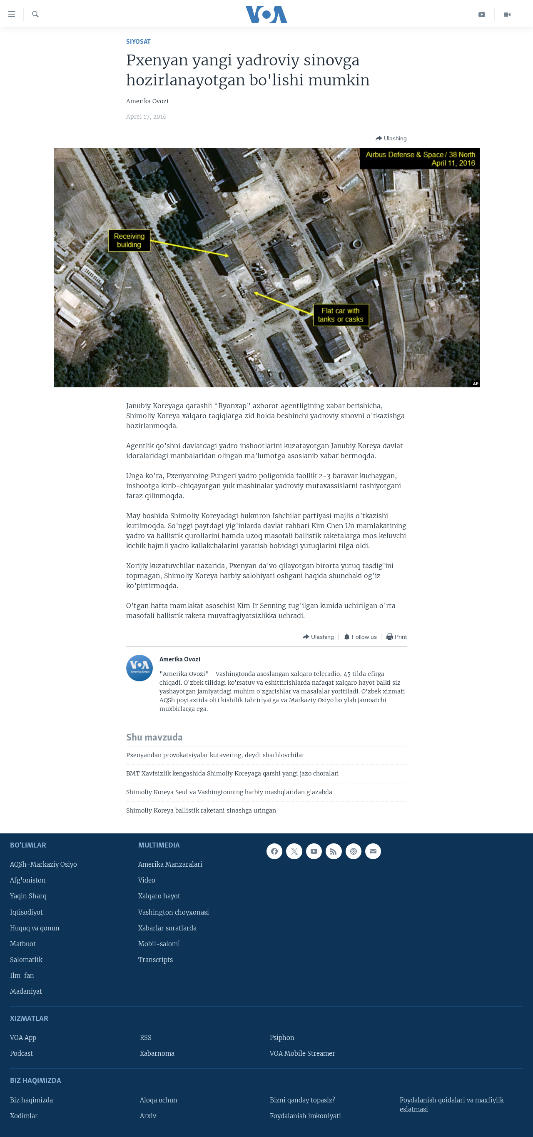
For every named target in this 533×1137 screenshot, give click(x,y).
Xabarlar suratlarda (167, 928)
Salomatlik (26, 959)
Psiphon (282, 1038)
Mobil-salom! (159, 944)
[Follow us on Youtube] (314, 851)
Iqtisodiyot (26, 912)
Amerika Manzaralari (170, 864)
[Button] (391, 138)
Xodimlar (24, 1116)
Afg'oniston (28, 880)
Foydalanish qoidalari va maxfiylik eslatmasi (452, 1104)
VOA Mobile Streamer (302, 1053)
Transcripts (155, 959)
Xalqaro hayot (159, 896)
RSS (146, 1038)
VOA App (23, 1038)
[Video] (507, 14)
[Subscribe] (373, 851)
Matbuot (23, 944)
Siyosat (138, 41)
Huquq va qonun (35, 928)
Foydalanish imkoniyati (305, 1116)
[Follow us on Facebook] (274, 851)
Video (146, 880)
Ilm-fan (22, 975)
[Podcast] (353, 851)
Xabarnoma (157, 1053)
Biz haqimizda (31, 1100)
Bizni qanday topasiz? (302, 1100)
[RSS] (333, 851)
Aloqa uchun (158, 1100)
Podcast (21, 1053)
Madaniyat (26, 991)
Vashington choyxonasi (173, 912)
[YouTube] (482, 14)
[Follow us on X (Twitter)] (294, 851)
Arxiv (148, 1116)
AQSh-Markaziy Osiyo (43, 864)
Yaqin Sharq (28, 896)
